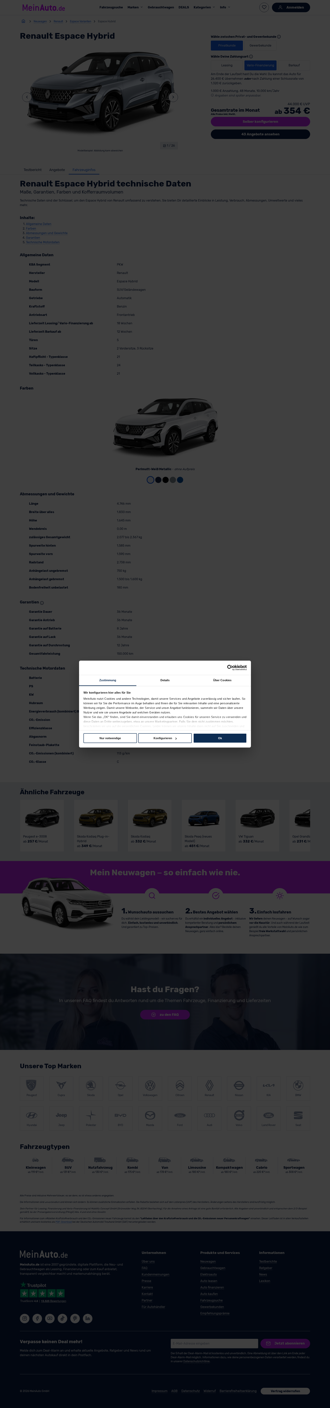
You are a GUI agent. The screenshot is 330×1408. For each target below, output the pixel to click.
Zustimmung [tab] (107, 680)
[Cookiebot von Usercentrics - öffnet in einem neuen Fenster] (230, 668)
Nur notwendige (110, 738)
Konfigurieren (163, 738)
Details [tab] (165, 680)
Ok (220, 738)
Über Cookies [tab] (222, 680)
